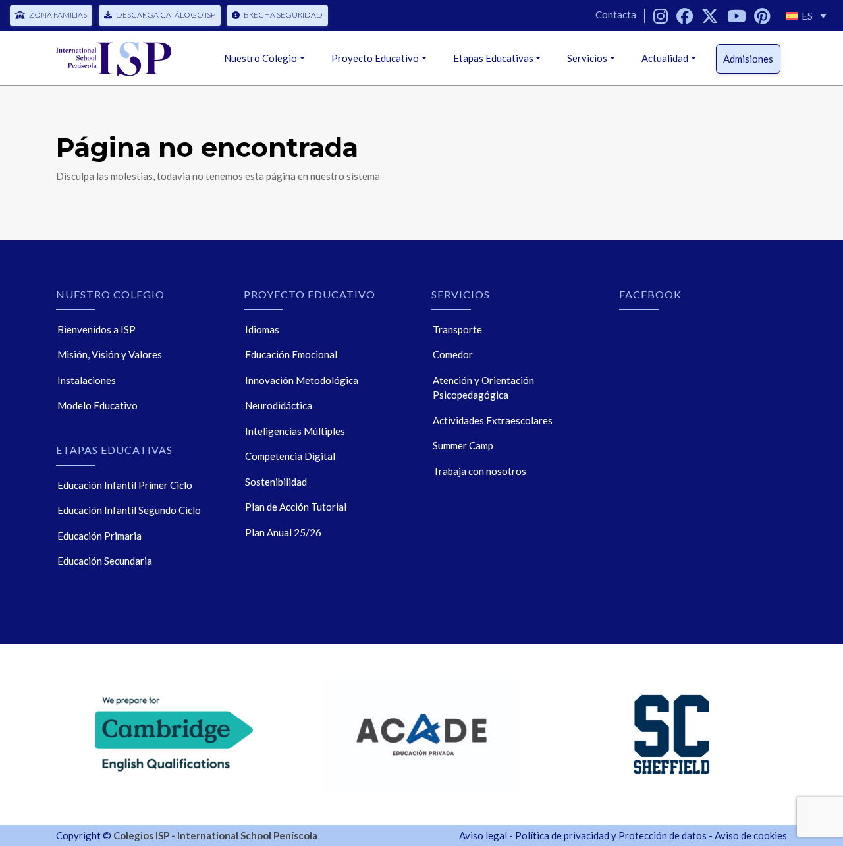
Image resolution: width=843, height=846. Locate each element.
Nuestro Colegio (260, 58)
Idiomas (262, 329)
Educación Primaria (99, 536)
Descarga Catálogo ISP (165, 15)
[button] (806, 15)
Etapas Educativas (493, 58)
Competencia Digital (290, 456)
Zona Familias (58, 15)
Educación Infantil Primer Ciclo (124, 485)
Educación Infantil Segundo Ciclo (129, 510)
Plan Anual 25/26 (283, 532)
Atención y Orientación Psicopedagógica (483, 387)
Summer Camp (463, 445)
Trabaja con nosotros (479, 471)
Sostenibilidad (276, 482)
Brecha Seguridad (283, 15)
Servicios (587, 58)
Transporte (457, 329)
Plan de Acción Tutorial (295, 507)
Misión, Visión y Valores (109, 354)
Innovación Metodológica (301, 380)
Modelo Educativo (97, 405)
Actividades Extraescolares (493, 420)
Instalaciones (86, 380)
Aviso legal (483, 835)
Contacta (615, 14)
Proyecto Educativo (375, 58)
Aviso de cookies (751, 835)
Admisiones (748, 59)
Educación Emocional (291, 354)
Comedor (453, 354)
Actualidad (664, 58)
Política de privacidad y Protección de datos (611, 835)
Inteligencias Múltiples (295, 431)
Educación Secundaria (104, 561)
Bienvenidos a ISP (96, 329)
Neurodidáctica (278, 405)
